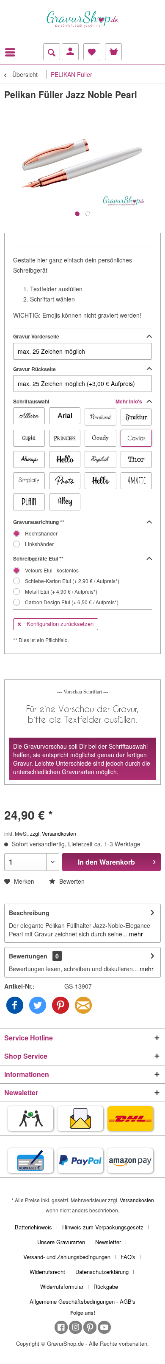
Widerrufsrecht (47, 1272)
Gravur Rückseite (34, 369)
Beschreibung (29, 912)
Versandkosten (137, 1199)
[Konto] (70, 51)
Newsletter (108, 1242)
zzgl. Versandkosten (53, 833)
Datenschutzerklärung (102, 1272)
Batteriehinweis (33, 1227)
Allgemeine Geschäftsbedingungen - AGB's (82, 1301)
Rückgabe (106, 1286)
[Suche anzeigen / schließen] (51, 51)
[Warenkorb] (113, 51)
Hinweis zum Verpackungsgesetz (102, 1227)
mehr (135, 934)
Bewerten (71, 881)
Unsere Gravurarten (61, 1242)
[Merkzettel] (91, 51)
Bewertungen (28, 956)
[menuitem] (12, 52)
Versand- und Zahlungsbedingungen (66, 1257)
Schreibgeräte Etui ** (38, 558)
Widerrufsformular (61, 1286)
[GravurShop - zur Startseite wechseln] (82, 19)
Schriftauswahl (78, 401)
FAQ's (128, 1257)
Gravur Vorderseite (36, 336)
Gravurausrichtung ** (38, 522)
